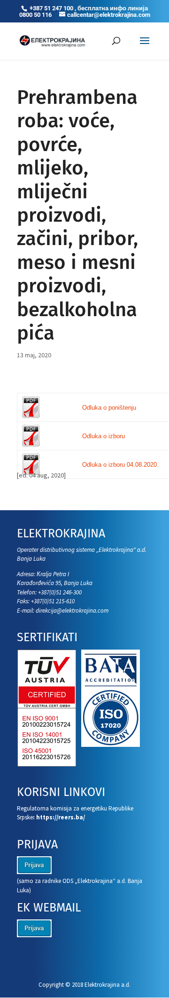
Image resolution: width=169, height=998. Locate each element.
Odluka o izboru (103, 436)
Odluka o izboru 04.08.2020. (120, 464)
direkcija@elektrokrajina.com (72, 611)
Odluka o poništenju (109, 407)
